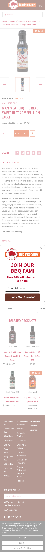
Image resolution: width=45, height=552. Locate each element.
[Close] (41, 248)
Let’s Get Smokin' (22, 297)
